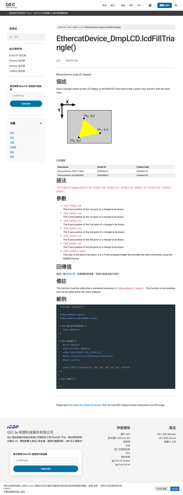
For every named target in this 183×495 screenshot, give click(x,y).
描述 (12, 133)
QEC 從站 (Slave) (167, 438)
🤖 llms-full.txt (122, 464)
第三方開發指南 (122, 449)
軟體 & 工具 (170, 441)
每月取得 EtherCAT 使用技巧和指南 (25, 88)
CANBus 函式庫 (17, 71)
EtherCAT (62, 27)
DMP (75, 27)
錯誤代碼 (70, 274)
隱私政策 (125, 457)
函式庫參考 (15, 48)
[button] (116, 5)
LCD (81, 27)
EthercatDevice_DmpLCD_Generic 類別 (87, 405)
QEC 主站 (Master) (166, 434)
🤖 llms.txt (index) (121, 460)
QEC (10, 4)
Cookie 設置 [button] (161, 489)
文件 (128, 445)
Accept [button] (175, 489)
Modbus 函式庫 (17, 66)
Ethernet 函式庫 (17, 60)
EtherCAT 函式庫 (17, 55)
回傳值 (13, 147)
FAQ (128, 453)
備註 (12, 152)
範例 (12, 157)
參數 (12, 142)
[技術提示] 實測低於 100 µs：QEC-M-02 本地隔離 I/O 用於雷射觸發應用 (39, 13)
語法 (12, 137)
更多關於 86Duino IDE (119, 438)
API (69, 27)
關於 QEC (125, 434)
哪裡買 (126, 441)
